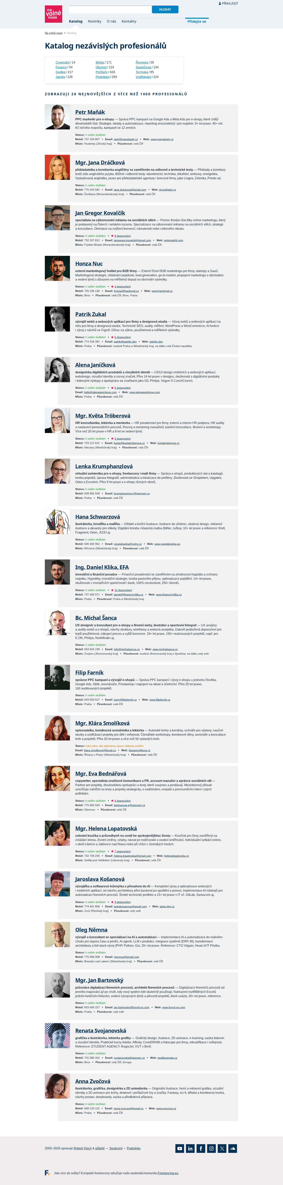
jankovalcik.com (173, 240)
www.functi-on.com (173, 1007)
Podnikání (103, 77)
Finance (61, 67)
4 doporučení (123, 286)
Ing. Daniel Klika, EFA (102, 567)
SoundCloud (232, 1148)
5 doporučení (123, 337)
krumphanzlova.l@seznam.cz (132, 493)
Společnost (143, 67)
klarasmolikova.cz (139, 750)
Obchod (101, 67)
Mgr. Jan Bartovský (99, 980)
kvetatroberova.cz (168, 443)
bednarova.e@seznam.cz (129, 805)
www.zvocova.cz (166, 1108)
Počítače (102, 72)
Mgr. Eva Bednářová (100, 773)
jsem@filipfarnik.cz (125, 699)
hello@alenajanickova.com (100, 392)
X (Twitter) (222, 1148)
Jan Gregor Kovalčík (100, 212)
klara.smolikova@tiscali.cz (100, 750)
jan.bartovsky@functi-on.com (131, 1007)
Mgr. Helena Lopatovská (106, 828)
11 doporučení (123, 590)
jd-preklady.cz (167, 189)
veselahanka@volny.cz (128, 543)
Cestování (62, 62)
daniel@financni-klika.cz (128, 594)
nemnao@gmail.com (126, 956)
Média (100, 62)
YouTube (179, 1148)
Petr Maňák (90, 112)
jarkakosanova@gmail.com (130, 906)
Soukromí (115, 1148)
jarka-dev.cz (167, 906)
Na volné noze (53, 32)
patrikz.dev (156, 341)
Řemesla (142, 62)
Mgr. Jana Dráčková (100, 162)
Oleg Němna (91, 929)
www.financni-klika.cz (169, 594)
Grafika (60, 72)
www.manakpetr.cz (162, 139)
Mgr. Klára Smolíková (102, 723)
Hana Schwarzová (97, 516)
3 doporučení (123, 902)
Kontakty (129, 21)
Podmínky (134, 1148)
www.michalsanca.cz (165, 649)
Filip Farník (89, 672)
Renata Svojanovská (100, 1030)
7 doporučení (123, 851)
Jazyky (60, 77)
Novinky (94, 21)
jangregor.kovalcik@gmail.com (132, 240)
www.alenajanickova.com (145, 392)
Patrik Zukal (90, 314)
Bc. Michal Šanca (96, 617)
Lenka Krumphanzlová (104, 466)
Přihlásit (230, 3)
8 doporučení (123, 235)
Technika (142, 72)
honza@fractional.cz (126, 290)
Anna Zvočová (92, 1081)
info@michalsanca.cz (127, 649)
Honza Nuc (88, 263)
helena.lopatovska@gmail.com (132, 855)
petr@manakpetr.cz (126, 139)
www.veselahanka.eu (167, 543)
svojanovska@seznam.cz (129, 1057)
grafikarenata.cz (167, 1057)
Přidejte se (197, 21)
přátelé (100, 1148)
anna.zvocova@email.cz (128, 1108)
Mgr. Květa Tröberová (102, 415)
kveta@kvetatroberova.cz (129, 443)
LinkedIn (190, 1148)
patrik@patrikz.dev (125, 341)
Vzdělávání (143, 77)
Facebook (201, 1148)
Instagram (211, 1148)
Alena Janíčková (95, 364)
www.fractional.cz (162, 290)
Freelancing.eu (49, 1172)
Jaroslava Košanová (100, 879)
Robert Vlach (83, 1148)
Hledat (165, 9)
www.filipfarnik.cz (160, 699)
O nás (111, 21)
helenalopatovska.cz (176, 855)
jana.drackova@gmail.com (130, 189)
